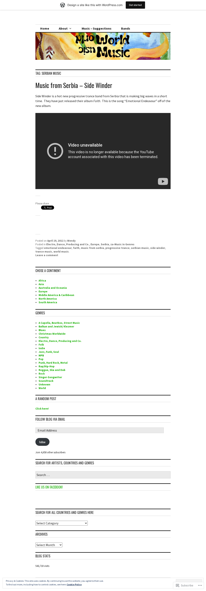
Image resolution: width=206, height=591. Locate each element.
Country (44, 337)
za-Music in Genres (122, 244)
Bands (125, 28)
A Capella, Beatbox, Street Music (59, 323)
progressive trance (117, 248)
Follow (42, 442)
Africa (42, 280)
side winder (157, 248)
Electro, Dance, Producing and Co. (67, 244)
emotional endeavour (58, 248)
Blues (42, 330)
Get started (135, 4)
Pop (41, 359)
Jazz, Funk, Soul (49, 352)
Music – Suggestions (96, 28)
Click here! (42, 408)
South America (48, 302)
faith (76, 248)
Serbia (105, 244)
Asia (41, 284)
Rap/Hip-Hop (47, 366)
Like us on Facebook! (49, 487)
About (63, 28)
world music (61, 251)
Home (44, 28)
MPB (41, 355)
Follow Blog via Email (50, 419)
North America (48, 298)
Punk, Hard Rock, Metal (53, 362)
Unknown (44, 384)
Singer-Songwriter (50, 377)
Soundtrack (46, 381)
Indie (42, 348)
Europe (95, 244)
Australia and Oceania (53, 288)
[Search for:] (103, 475)
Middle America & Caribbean (56, 295)
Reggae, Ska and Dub (52, 370)
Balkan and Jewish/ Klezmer (56, 326)
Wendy (71, 240)
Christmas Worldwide (52, 333)
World (42, 388)
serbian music (140, 248)
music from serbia (92, 248)
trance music (43, 251)
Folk (41, 344)
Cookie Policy (74, 584)
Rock (42, 373)
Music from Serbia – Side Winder (73, 85)
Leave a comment (46, 255)
